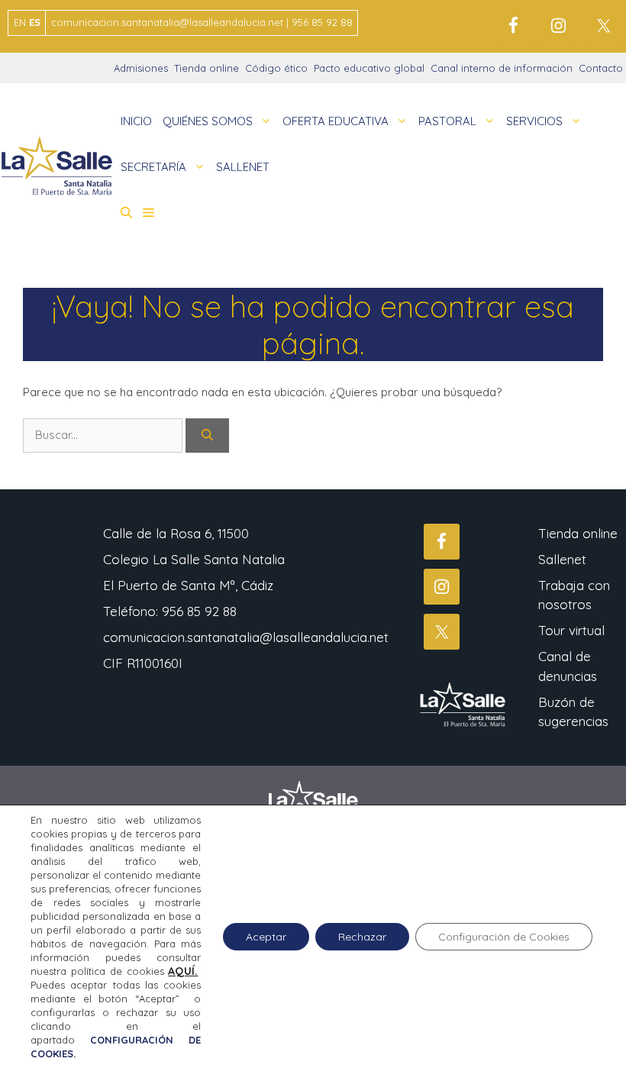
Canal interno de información (502, 68)
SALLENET (242, 167)
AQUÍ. (183, 971)
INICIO (136, 121)
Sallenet (562, 559)
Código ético (276, 68)
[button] (126, 213)
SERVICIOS (534, 121)
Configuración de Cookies (504, 937)
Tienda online (206, 68)
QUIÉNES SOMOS (208, 121)
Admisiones (141, 68)
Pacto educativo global (369, 68)
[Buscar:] (104, 435)
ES (34, 22)
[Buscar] (207, 435)
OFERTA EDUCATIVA (335, 121)
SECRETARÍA (153, 167)
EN (20, 22)
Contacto (601, 68)
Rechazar (362, 937)
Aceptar (266, 937)
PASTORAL (447, 121)
